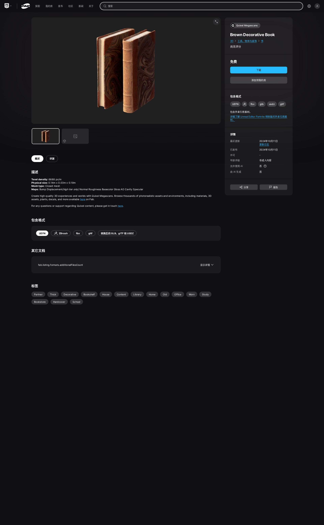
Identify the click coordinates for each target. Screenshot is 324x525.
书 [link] (262, 40)
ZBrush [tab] (63, 233)
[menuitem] (38, 6)
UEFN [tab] (42, 233)
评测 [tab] (52, 158)
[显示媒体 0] (45, 136)
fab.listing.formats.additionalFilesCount (124, 264)
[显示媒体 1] (75, 136)
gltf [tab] (90, 233)
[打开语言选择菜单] (309, 6)
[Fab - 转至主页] (25, 6)
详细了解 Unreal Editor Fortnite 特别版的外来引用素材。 (258, 118)
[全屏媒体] (216, 21)
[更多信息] (265, 166)
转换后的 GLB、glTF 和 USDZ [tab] (117, 233)
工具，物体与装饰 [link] (247, 40)
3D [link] (232, 40)
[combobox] (204, 6)
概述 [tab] (37, 158)
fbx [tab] (78, 233)
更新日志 (264, 144)
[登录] (317, 6)
